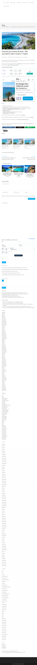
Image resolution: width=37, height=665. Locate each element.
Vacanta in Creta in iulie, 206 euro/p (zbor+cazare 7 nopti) (18, 174)
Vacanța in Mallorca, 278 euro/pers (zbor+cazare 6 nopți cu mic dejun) (7, 174)
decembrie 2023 (4, 348)
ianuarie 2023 (4, 360)
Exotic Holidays (4, 418)
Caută (3, 284)
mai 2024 (3, 342)
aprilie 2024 (3, 493)
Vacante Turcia (4, 637)
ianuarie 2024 (4, 347)
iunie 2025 (3, 328)
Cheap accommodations (5, 400)
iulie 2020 (3, 381)
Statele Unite (3, 425)
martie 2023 (3, 358)
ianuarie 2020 (4, 388)
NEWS (3, 424)
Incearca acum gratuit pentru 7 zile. (23, 119)
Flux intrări (3, 645)
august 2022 (3, 366)
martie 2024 (3, 495)
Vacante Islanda (4, 433)
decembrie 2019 (4, 389)
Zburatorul (30, 123)
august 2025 (3, 325)
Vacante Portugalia (4, 435)
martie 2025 (3, 331)
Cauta (3, 258)
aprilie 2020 (3, 384)
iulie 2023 (3, 354)
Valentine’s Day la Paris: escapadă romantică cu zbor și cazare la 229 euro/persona (23, 307)
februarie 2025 (4, 332)
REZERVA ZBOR (4, 67)
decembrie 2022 (4, 521)
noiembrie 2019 (4, 390)
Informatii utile (4, 419)
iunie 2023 (3, 355)
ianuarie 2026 (4, 320)
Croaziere (3, 415)
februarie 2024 (4, 346)
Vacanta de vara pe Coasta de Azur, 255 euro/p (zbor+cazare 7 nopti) (29, 145)
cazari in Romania (4, 399)
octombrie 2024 (4, 337)
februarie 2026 (4, 454)
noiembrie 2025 (4, 322)
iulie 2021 (3, 372)
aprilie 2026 (3, 316)
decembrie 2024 (4, 334)
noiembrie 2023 (4, 349)
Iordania (3, 611)
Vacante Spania (4, 436)
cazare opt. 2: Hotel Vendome (7, 109)
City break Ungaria (4, 414)
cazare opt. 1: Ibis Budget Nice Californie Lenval (10, 108)
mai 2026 (3, 315)
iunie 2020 (3, 382)
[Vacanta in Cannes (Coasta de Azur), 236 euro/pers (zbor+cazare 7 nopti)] (18, 141)
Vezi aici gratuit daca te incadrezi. (13, 64)
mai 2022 (3, 368)
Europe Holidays (4, 416)
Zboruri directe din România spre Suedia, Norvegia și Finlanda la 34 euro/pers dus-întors (14, 267)
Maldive (3, 422)
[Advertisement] (19, 15)
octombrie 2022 (4, 364)
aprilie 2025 (3, 330)
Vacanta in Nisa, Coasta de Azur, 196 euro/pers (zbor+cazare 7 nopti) (6, 145)
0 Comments (25, 57)
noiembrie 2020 (4, 377)
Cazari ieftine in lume (5, 398)
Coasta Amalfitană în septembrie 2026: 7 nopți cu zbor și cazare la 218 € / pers (13, 274)
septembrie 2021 (4, 371)
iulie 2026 (3, 313)
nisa (13, 152)
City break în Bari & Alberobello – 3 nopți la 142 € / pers (9, 271)
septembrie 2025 (4, 324)
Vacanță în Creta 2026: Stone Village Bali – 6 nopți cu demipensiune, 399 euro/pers (19, 306)
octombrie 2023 (4, 350)
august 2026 (3, 312)
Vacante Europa (18, 57)
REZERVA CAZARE (9, 67)
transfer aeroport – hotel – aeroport (8, 113)
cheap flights (3, 401)
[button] (4, 2)
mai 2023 (3, 356)
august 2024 (3, 339)
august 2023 (3, 507)
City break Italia (4, 408)
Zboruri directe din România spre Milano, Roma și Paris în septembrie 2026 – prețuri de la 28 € (15, 269)
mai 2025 (3, 329)
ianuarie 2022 (4, 533)
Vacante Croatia (4, 427)
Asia (2, 396)
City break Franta (4, 406)
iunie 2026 (3, 314)
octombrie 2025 (4, 323)
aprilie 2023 (3, 357)
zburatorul (5, 57)
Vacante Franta (4, 431)
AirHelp (19, 63)
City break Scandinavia (5, 597)
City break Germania (5, 407)
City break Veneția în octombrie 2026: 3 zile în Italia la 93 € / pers (11, 296)
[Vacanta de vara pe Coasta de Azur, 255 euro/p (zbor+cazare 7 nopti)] (29, 141)
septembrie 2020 (4, 380)
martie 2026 (3, 317)
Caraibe (3, 397)
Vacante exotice (4, 625)
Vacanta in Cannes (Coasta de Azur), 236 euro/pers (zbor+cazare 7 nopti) (18, 145)
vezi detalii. (32, 117)
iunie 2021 (3, 373)
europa (9, 152)
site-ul (8, 124)
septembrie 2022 (4, 365)
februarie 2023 (4, 359)
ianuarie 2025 (4, 333)
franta (11, 152)
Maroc (3, 423)
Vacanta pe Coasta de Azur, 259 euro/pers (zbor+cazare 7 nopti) (26, 26)
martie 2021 (3, 375)
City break (3, 402)
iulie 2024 (3, 340)
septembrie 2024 (4, 338)
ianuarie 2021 (4, 376)
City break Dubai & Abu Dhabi (6, 405)
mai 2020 (3, 383)
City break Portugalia (5, 410)
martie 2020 (3, 385)
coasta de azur (5, 152)
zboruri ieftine (4, 439)
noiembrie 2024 (4, 481)
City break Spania (4, 413)
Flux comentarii (4, 646)
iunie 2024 (3, 341)
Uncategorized (4, 426)
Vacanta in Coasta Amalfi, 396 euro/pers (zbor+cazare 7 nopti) (29, 175)
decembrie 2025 (4, 321)
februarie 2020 (4, 560)
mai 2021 (3, 374)
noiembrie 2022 (4, 363)
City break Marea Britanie (5, 409)
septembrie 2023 (4, 351)
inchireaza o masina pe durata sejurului (9, 111)
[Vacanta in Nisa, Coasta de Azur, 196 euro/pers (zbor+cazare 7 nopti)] (7, 141)
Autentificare (4, 644)
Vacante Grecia (4, 432)
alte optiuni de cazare (6, 110)
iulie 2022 (3, 367)
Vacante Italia (4, 434)
